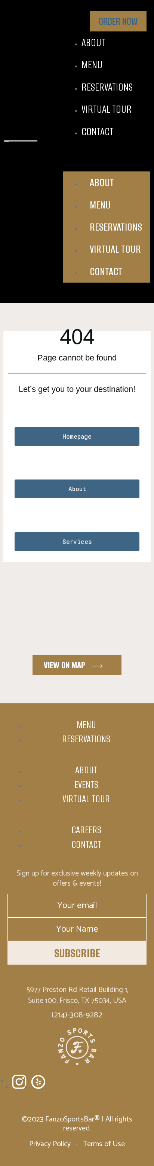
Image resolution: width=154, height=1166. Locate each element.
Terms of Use (103, 1144)
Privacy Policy (51, 1144)
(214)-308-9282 (77, 1015)
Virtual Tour (106, 109)
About (93, 42)
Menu (91, 64)
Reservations (107, 87)
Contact (97, 131)
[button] (106, 157)
